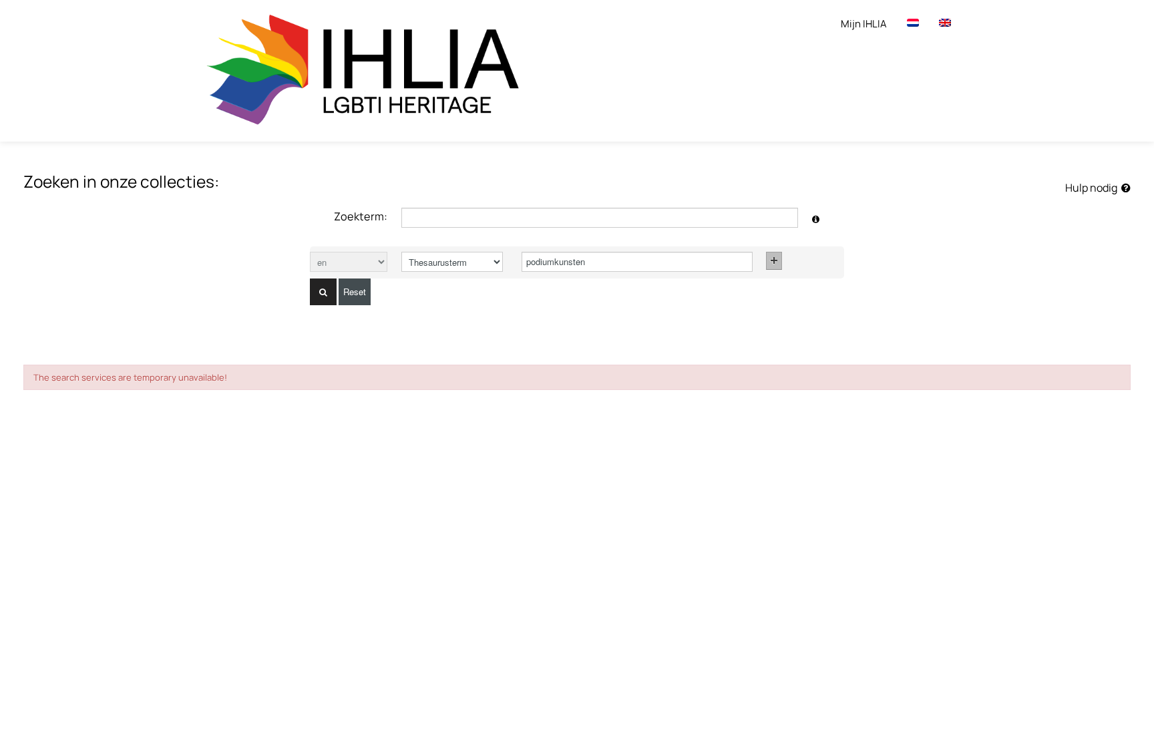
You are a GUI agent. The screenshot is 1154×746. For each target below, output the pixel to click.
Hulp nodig (1093, 187)
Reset (354, 291)
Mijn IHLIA (864, 24)
